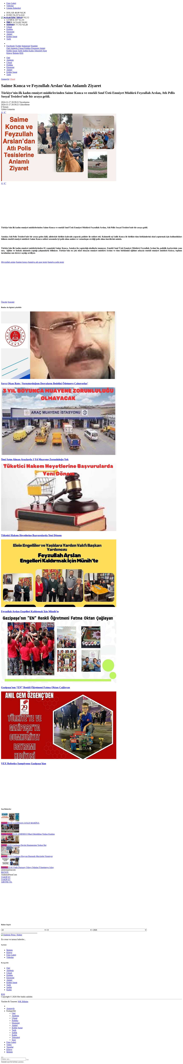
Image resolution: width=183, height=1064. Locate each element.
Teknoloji (38, 51)
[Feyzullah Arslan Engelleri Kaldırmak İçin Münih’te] (58, 606)
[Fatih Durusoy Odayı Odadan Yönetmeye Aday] (10, 865)
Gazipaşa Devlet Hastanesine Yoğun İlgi (26, 845)
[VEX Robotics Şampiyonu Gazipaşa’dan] (58, 758)
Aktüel (9, 34)
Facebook (10, 46)
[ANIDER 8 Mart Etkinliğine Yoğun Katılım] (10, 832)
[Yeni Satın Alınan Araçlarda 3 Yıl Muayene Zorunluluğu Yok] (58, 454)
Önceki (4, 302)
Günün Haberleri (13, 8)
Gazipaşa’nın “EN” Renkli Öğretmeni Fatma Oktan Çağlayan (35, 687)
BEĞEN (4, 872)
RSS (21, 53)
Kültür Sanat (11, 36)
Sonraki (11, 302)
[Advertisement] (81, 205)
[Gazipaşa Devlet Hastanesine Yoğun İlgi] (10, 843)
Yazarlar (9, 1047)
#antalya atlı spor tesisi (37, 262)
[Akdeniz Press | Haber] (11, 17)
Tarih (8, 39)
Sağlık (25, 51)
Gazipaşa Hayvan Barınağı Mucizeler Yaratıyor (30, 856)
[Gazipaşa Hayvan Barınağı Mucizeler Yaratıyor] (10, 854)
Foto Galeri (11, 3)
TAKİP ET (5, 877)
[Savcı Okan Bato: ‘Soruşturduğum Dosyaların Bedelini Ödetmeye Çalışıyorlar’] (58, 378)
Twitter (18, 46)
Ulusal (9, 27)
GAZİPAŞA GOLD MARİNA (23, 823)
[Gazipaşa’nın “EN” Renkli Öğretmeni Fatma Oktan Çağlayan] (58, 682)
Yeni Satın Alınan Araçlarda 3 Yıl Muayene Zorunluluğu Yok (35, 459)
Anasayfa (5, 79)
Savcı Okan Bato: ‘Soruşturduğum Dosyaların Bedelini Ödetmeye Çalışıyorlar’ (44, 383)
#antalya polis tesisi (56, 262)
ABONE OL (6, 882)
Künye (9, 53)
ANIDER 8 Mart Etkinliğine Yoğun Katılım (33, 834)
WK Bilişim (23, 1001)
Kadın (31, 51)
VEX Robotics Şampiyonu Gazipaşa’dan (23, 763)
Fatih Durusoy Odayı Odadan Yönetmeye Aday (31, 867)
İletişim (16, 53)
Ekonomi (10, 32)
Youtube (34, 46)
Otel (8, 22)
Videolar (10, 6)
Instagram (26, 46)
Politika (9, 29)
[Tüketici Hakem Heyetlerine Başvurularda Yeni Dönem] (58, 530)
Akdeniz (10, 24)
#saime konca (21, 262)
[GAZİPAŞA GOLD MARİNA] (10, 820)
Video (9, 1045)
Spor (44, 51)
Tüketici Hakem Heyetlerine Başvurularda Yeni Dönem (31, 535)
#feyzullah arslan (8, 262)
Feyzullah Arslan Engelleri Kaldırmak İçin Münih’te (30, 611)
